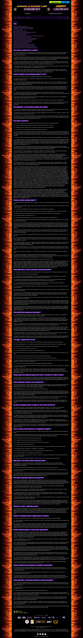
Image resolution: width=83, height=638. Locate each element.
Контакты (28, 17)
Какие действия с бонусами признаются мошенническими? (25, 47)
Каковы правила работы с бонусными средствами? (24, 45)
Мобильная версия (55, 13)
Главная (27, 13)
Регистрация (55, 2)
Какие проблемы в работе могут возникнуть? (22, 36)
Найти (68, 18)
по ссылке (28, 540)
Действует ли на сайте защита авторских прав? (23, 40)
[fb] (38, 634)
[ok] (43, 634)
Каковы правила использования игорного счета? (23, 27)
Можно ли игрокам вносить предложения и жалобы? (24, 44)
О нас (24, 17)
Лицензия (20, 17)
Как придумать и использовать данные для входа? (24, 28)
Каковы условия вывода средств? (20, 30)
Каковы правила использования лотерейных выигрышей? (25, 46)
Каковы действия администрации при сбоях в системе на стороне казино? (28, 35)
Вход (15, 17)
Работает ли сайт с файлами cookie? (21, 42)
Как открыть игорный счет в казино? (21, 26)
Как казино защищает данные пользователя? (23, 41)
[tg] (45, 634)
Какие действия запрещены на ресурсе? (22, 33)
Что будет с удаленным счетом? (20, 34)
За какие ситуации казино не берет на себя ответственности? (26, 38)
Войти (65, 2)
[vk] (40, 634)
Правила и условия (40, 615)
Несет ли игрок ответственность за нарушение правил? (25, 39)
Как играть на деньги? (18, 29)
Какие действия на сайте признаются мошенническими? (25, 32)
